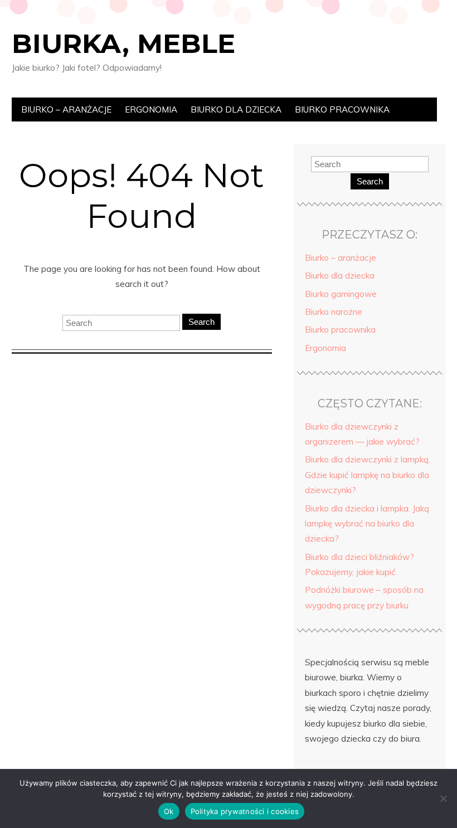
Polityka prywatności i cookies (245, 811)
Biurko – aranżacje (66, 109)
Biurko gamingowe (341, 294)
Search (201, 322)
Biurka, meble (123, 43)
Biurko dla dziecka (236, 109)
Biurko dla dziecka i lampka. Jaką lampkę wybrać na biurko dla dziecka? (367, 523)
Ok (169, 811)
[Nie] (443, 798)
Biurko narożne (333, 311)
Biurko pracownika (342, 109)
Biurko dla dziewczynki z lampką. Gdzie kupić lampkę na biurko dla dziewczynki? (367, 474)
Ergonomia (151, 109)
